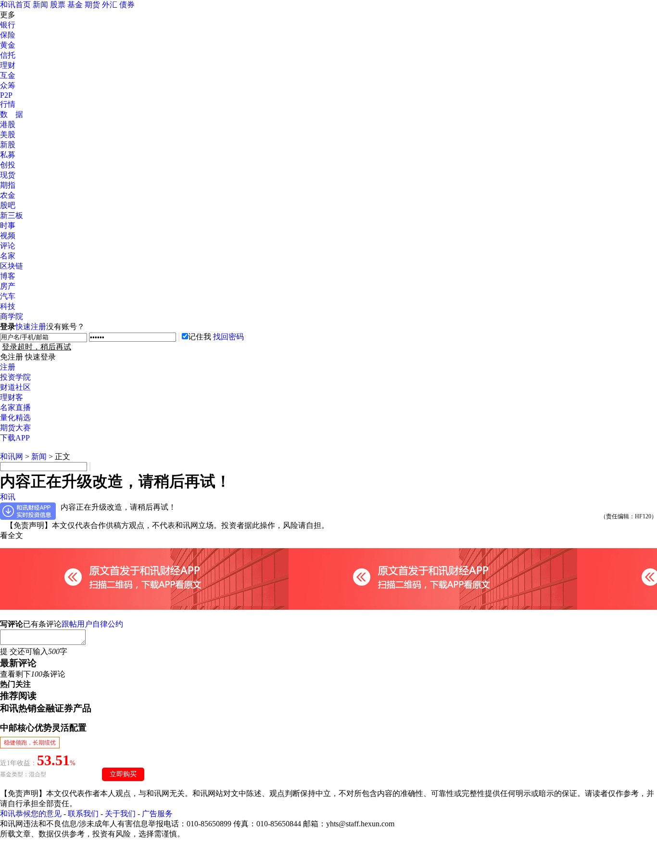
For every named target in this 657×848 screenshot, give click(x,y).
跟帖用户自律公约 (92, 624)
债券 (127, 4)
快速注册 (30, 326)
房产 (7, 286)
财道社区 (15, 387)
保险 (7, 35)
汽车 (7, 296)
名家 (7, 256)
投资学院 (15, 377)
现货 (7, 175)
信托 (7, 55)
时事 (7, 225)
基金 (75, 4)
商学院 (11, 316)
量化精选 (15, 417)
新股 (7, 145)
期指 (7, 185)
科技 (7, 306)
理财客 (11, 397)
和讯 (7, 497)
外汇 (109, 4)
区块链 (11, 266)
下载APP (15, 438)
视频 (7, 235)
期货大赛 (15, 428)
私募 (7, 155)
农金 (7, 195)
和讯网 (11, 456)
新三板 (11, 215)
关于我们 (120, 813)
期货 (92, 4)
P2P (6, 95)
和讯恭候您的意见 (31, 813)
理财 (7, 65)
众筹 (7, 85)
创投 (7, 165)
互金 (7, 75)
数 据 (11, 114)
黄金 (7, 45)
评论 (7, 246)
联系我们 (83, 813)
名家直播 (15, 407)
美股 (7, 134)
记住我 (199, 337)
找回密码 (228, 337)
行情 (7, 104)
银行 (7, 25)
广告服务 (157, 813)
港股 (7, 124)
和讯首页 (15, 4)
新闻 (40, 4)
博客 (7, 276)
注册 (7, 367)
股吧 (7, 205)
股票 (57, 4)
